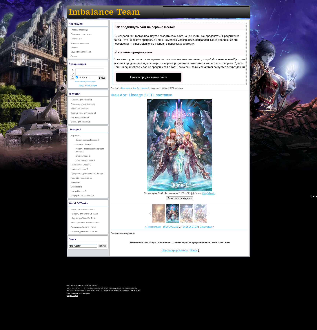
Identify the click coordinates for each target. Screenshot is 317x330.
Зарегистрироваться (175, 250)
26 (190, 227)
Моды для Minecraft (80, 108)
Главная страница (79, 30)
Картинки (75, 135)
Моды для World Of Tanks (83, 209)
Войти (193, 250)
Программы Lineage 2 (81, 165)
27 (193, 227)
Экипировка (76, 187)
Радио (74, 56)
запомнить (84, 77)
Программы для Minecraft (83, 104)
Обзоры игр (76, 38)
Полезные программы (81, 34)
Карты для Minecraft (80, 117)
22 (176, 227)
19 (167, 227)
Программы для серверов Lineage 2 (87, 173)
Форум (74, 47)
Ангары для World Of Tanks (83, 227)
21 (173, 227)
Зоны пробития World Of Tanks (85, 222)
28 (196, 227)
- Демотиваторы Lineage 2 (87, 140)
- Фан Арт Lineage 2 (84, 144)
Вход (81, 85)
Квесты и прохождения (81, 178)
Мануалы (75, 182)
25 (187, 227)
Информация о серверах (82, 195)
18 (164, 227)
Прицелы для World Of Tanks (84, 214)
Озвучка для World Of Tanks (84, 231)
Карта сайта (72, 296)
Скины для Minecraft (80, 122)
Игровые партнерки (80, 43)
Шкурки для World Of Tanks (83, 218)
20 (170, 227)
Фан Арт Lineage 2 (141, 88)
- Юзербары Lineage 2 (85, 160)
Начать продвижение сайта (148, 77)
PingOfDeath (208, 193)
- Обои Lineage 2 (82, 156)
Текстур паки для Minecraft (83, 113)
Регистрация (91, 81)
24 (184, 227)
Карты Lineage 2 (78, 191)
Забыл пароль (80, 81)
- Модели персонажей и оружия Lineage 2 (89, 150)
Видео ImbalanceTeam (81, 52)
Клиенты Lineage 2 (79, 169)
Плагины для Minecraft (81, 100)
